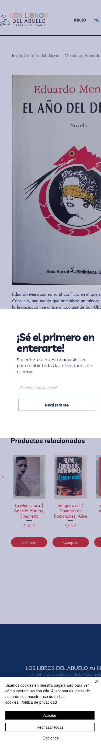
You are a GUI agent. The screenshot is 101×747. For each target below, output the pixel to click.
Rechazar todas (50, 727)
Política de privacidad (38, 702)
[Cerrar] (93, 684)
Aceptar (50, 715)
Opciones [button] (51, 738)
